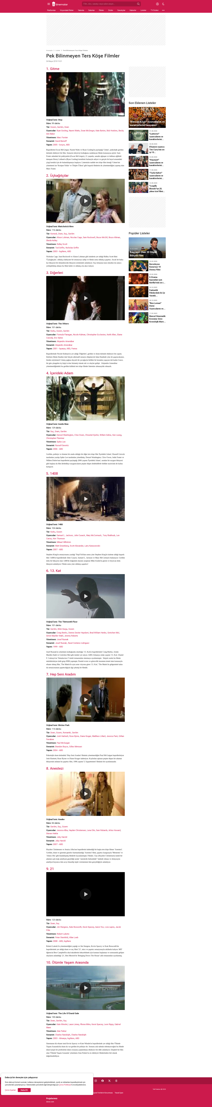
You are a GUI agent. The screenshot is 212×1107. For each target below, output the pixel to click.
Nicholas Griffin (72, 248)
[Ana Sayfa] (60, 3)
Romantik (67, 732)
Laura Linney (74, 1024)
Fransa (74, 348)
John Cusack (79, 535)
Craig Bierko (62, 633)
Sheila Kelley (51, 240)
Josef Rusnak (62, 639)
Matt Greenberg (62, 546)
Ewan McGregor (87, 130)
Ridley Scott (62, 244)
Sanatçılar (121, 10)
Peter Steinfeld (61, 937)
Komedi (53, 234)
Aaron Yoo (99, 927)
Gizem (53, 127)
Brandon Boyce (61, 746)
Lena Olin (91, 830)
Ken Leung (116, 435)
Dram (66, 127)
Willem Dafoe (105, 435)
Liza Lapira (109, 927)
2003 (55, 251)
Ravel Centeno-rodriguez (78, 643)
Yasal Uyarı (119, 1093)
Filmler (101, 10)
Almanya (62, 1038)
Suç (65, 234)
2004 (55, 750)
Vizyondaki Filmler (67, 10)
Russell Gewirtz (62, 445)
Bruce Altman (114, 237)
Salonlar (91, 10)
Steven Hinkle (52, 833)
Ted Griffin (59, 248)
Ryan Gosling (62, 130)
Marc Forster (62, 137)
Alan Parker (61, 1031)
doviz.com (50, 1102)
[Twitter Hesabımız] (109, 1080)
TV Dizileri (155, 10)
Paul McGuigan (63, 743)
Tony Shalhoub (109, 535)
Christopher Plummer (55, 438)
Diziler (110, 10)
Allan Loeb (73, 937)
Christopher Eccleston (96, 334)
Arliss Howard (114, 830)
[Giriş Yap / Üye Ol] (157, 3)
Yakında (81, 10)
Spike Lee (61, 442)
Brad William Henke (98, 633)
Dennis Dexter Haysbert (78, 633)
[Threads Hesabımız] (116, 1080)
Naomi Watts (74, 130)
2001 (55, 348)
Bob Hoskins (112, 130)
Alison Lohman (63, 237)
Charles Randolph (62, 1035)
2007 (55, 549)
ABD (68, 145)
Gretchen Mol (113, 633)
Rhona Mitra (85, 1024)
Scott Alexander (76, 546)
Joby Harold (62, 837)
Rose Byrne (74, 736)
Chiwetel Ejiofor (92, 435)
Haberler (133, 10)
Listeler (143, 10)
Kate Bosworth (75, 927)
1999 (55, 647)
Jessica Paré (112, 736)
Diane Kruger (85, 736)
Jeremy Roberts (71, 636)
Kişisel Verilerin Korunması (103, 1093)
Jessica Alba (62, 830)
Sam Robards (101, 830)
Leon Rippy (108, 1024)
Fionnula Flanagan (64, 334)
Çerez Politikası (65, 1085)
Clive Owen (79, 435)
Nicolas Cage (76, 237)
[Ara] (138, 3)
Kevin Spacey (88, 927)
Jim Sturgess (62, 927)
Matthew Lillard (98, 736)
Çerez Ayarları (10, 1090)
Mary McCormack (94, 535)
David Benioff (61, 141)
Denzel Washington (65, 435)
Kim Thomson (59, 538)
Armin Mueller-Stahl (54, 636)
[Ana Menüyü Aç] (48, 3)
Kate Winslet (62, 1024)
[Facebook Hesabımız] (102, 1080)
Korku (52, 331)
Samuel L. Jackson (65, 535)
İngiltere (62, 251)
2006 (55, 449)
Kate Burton (101, 130)
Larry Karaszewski (92, 546)
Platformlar (51, 10)
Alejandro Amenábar (65, 341)
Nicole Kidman (79, 334)
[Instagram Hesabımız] (95, 1080)
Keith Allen (111, 334)
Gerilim (60, 127)
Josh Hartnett (62, 736)
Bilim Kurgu (62, 629)
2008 (55, 941)
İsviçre (62, 145)
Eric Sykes (58, 338)
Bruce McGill (101, 237)
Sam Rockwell (89, 237)
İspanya (62, 348)
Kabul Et (24, 1090)
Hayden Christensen (77, 830)
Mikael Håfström (64, 542)
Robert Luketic (63, 934)
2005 (55, 145)
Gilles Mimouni (75, 746)
